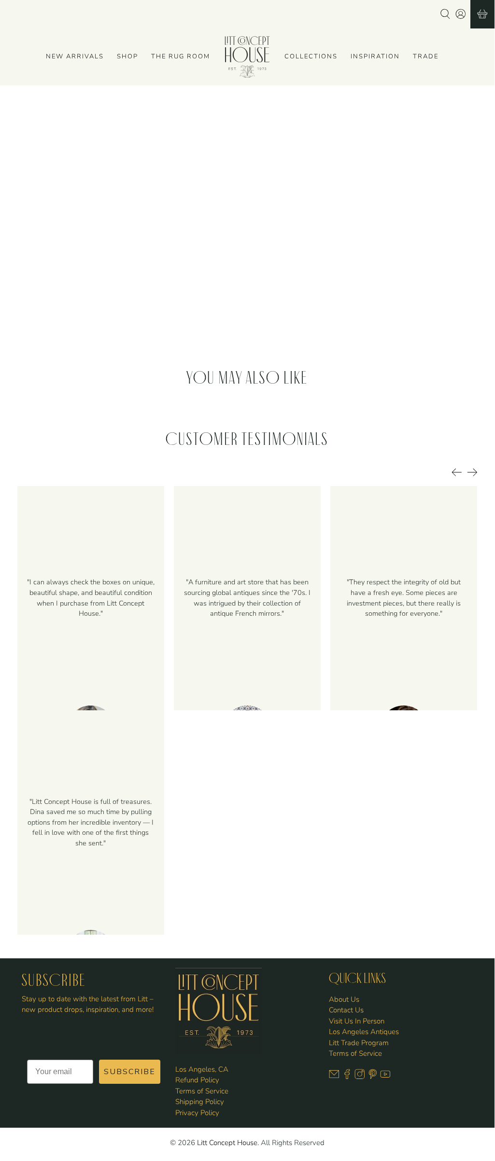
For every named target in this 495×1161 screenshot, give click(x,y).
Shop (127, 56)
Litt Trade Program (359, 1043)
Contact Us (346, 1010)
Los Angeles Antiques (364, 1032)
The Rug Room (180, 56)
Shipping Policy (199, 1101)
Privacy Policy (197, 1113)
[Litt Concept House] (247, 57)
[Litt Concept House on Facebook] (347, 1076)
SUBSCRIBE (130, 1071)
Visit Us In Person (356, 1021)
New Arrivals (75, 56)
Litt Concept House (227, 1142)
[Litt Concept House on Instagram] (359, 1076)
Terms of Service (201, 1091)
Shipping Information (291, 290)
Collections (311, 56)
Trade (425, 56)
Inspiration (375, 56)
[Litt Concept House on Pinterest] (373, 1076)
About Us (344, 999)
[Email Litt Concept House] (334, 1076)
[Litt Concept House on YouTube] (385, 1076)
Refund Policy (197, 1080)
